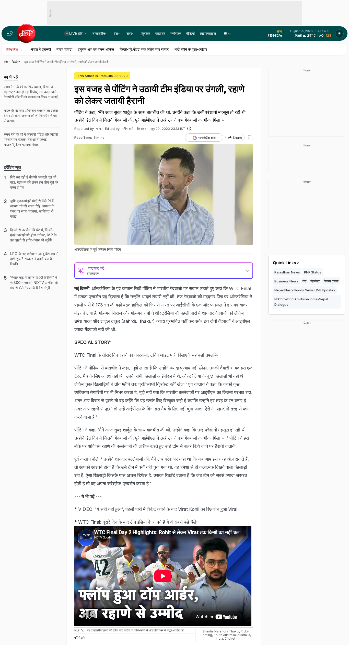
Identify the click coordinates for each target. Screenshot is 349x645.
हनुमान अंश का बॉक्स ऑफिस (96, 49)
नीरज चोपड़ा (64, 49)
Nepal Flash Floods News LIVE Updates (304, 290)
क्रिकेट (145, 33)
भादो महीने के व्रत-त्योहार (190, 49)
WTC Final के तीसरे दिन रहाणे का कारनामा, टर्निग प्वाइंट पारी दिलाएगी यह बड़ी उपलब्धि (146, 355)
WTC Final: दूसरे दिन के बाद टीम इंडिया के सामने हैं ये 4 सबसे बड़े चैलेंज (139, 522)
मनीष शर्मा (127, 128)
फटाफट (160, 33)
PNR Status (312, 272)
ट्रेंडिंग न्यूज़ (12, 167)
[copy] (250, 137)
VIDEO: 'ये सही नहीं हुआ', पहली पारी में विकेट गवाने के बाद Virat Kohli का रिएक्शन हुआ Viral (157, 509)
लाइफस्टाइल (208, 33)
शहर (129, 33)
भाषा (98, 128)
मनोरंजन (175, 33)
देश (116, 33)
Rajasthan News (287, 272)
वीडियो (190, 33)
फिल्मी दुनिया (331, 281)
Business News (286, 281)
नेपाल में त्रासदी (41, 49)
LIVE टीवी (76, 33)
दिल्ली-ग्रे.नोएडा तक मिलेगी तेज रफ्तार (144, 49)
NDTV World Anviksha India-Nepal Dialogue (301, 301)
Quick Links (284, 262)
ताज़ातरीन (98, 33)
